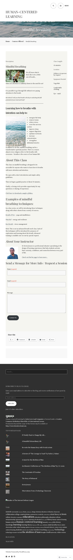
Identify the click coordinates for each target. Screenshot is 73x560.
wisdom (63, 532)
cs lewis (63, 514)
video (59, 532)
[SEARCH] (53, 6)
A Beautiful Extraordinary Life (31, 441)
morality (54, 525)
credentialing (46, 514)
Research (46, 527)
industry (50, 522)
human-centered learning (29, 522)
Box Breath (9, 224)
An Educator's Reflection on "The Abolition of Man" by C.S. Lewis (43, 466)
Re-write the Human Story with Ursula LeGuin (37, 447)
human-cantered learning (59, 519)
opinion (27, 527)
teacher (31, 530)
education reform (54, 517)
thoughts (43, 532)
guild (46, 519)
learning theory (27, 525)
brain (24, 512)
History (49, 519)
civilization (50, 512)
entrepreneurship (10, 519)
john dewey (56, 522)
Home (8, 41)
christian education (41, 512)
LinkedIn (12, 556)
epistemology (19, 519)
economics (19, 517)
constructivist (34, 514)
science (57, 527)
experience (26, 519)
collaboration (10, 514)
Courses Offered (17, 41)
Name (12, 269)
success (24, 530)
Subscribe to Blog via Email (17, 386)
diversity (13, 517)
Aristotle (9, 512)
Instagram (14, 556)
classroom (57, 512)
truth (48, 532)
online (14, 527)
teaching (43, 530)
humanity (45, 522)
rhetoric (52, 527)
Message (10, 293)
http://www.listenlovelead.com (16, 426)
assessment (15, 512)
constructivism (25, 514)
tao (28, 530)
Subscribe (11, 403)
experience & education (35, 519)
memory (45, 525)
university (54, 532)
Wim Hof (8, 220)
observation (9, 527)
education (28, 516)
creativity (40, 514)
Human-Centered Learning (21, 14)
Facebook (6, 556)
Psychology (37, 527)
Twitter (9, 556)
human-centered (11, 522)
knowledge (9, 525)
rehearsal (42, 527)
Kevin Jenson (26, 485)
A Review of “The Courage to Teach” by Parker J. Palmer (40, 454)
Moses (59, 525)
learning (17, 524)
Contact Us (13, 318)
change (34, 512)
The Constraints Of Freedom (31, 472)
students (19, 530)
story (60, 527)
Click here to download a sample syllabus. (19, 193)
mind (49, 525)
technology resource (11, 532)
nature (63, 525)
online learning (21, 527)
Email (11, 281)
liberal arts (34, 525)
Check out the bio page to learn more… (35, 257)
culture (8, 517)
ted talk (19, 532)
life (38, 525)
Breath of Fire (10, 215)
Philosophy (32, 527)
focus (43, 519)
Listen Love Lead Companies (34, 419)
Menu (67, 6)
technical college (50, 530)
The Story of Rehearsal (29, 478)
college (17, 514)
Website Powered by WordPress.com (18, 552)
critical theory (54, 514)
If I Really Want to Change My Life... (33, 435)
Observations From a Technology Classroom (36, 491)
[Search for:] (36, 372)
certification (28, 512)
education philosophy (42, 517)
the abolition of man (31, 532)
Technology (59, 529)
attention (21, 512)
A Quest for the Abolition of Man (32, 460)
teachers (37, 530)
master (41, 525)
